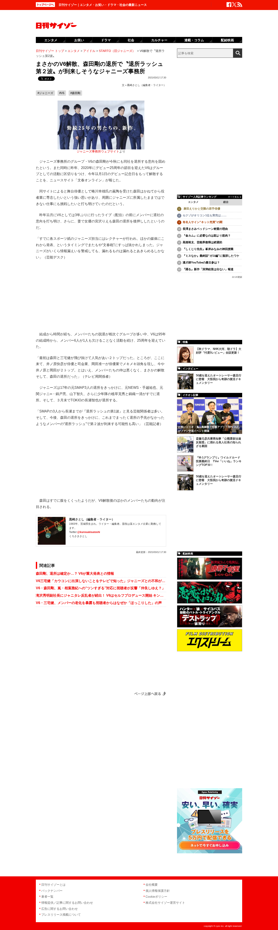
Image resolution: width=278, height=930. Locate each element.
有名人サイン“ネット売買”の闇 (202, 222)
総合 (225, 202)
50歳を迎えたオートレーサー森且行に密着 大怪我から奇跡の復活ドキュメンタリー (218, 379)
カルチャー (159, 40)
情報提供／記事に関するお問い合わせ (67, 902)
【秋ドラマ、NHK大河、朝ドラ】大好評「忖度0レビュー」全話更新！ (218, 350)
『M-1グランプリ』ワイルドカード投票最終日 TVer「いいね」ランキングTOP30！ (219, 461)
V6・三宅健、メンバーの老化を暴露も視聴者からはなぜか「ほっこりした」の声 (99, 603)
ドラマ (106, 40)
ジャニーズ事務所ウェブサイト (98, 151)
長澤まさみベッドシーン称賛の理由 (205, 228)
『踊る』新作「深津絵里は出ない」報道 (208, 269)
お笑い (79, 40)
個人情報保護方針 (158, 890)
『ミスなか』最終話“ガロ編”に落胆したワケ (211, 255)
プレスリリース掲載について (61, 914)
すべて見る (233, 197)
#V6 (61, 93)
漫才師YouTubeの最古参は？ (201, 262)
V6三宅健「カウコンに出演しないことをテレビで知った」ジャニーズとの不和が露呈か (101, 581)
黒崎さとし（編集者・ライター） (146, 85)
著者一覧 (47, 896)
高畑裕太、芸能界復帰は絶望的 (202, 242)
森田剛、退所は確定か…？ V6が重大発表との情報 (75, 573)
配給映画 (227, 40)
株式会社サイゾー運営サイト (165, 902)
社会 (131, 40)
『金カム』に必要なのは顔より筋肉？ (207, 235)
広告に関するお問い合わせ (59, 908)
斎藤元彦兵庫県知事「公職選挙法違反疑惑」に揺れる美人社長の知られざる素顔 (218, 442)
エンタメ (193, 202)
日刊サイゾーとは (53, 884)
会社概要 (152, 884)
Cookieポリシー (156, 896)
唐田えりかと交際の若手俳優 (201, 208)
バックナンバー (52, 890)
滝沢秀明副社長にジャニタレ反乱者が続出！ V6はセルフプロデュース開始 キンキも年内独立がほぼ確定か (101, 595)
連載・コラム (194, 40)
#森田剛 (75, 93)
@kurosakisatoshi (88, 532)
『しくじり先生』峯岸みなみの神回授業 (208, 249)
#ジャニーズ (45, 93)
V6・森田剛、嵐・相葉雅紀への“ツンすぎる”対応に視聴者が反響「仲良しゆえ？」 (100, 588)
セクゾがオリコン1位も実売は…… (205, 215)
